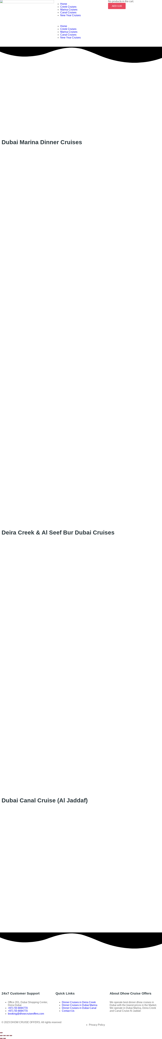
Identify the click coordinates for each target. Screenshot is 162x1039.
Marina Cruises (68, 9)
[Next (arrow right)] (4, 1038)
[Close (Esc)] (1, 1035)
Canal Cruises (68, 12)
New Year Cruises (70, 15)
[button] (81, 20)
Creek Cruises (68, 6)
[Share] (4, 1035)
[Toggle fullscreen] (7, 1035)
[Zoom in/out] (10, 1035)
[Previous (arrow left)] (1, 1038)
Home (63, 4)
